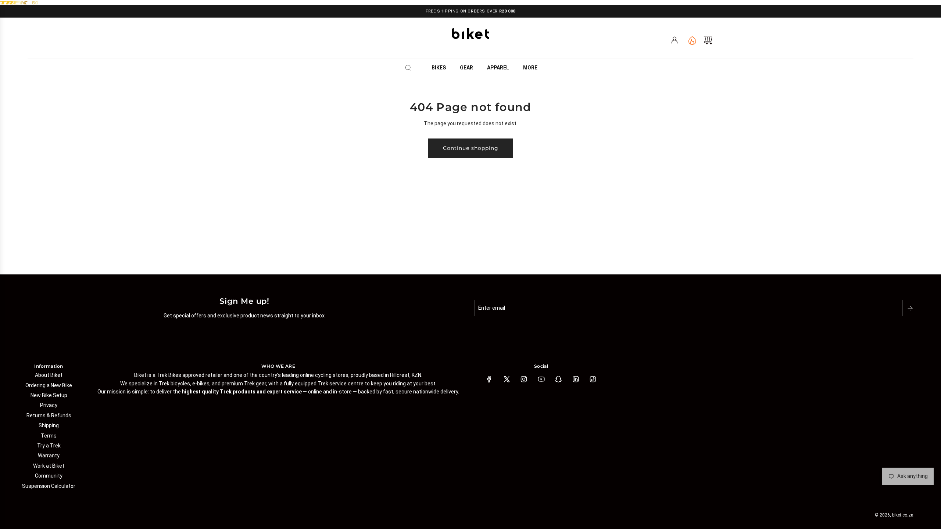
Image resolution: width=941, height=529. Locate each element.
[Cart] (708, 40)
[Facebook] (489, 379)
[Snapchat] (558, 379)
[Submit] (911, 308)
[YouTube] (541, 379)
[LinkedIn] (576, 379)
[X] (506, 379)
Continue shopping (470, 148)
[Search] (411, 67)
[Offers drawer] (691, 40)
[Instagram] (524, 379)
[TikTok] (593, 379)
